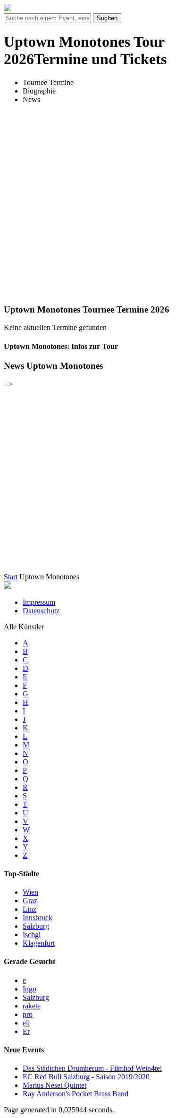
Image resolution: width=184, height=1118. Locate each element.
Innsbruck (37, 918)
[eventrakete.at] (7, 9)
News (31, 99)
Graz (30, 901)
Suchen (107, 18)
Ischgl (32, 935)
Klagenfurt (39, 943)
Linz (29, 909)
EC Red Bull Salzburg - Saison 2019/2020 (86, 1077)
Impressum (39, 602)
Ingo (29, 989)
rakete (32, 1006)
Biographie (39, 91)
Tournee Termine (48, 82)
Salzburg (36, 926)
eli (26, 1023)
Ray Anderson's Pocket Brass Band (75, 1094)
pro (28, 1014)
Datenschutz (41, 611)
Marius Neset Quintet (54, 1085)
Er (26, 1031)
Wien (30, 892)
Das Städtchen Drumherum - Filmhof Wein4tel (92, 1068)
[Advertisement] (92, 203)
